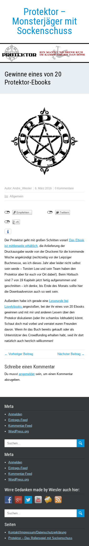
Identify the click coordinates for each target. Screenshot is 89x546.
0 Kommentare (64, 188)
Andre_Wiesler (22, 188)
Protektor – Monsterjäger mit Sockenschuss (44, 21)
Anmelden (15, 414)
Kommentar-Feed (20, 425)
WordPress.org (18, 431)
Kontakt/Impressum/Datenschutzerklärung (37, 532)
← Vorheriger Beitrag (19, 354)
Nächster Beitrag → (70, 354)
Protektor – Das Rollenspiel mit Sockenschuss (40, 538)
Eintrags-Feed (18, 420)
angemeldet (27, 374)
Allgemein (16, 196)
